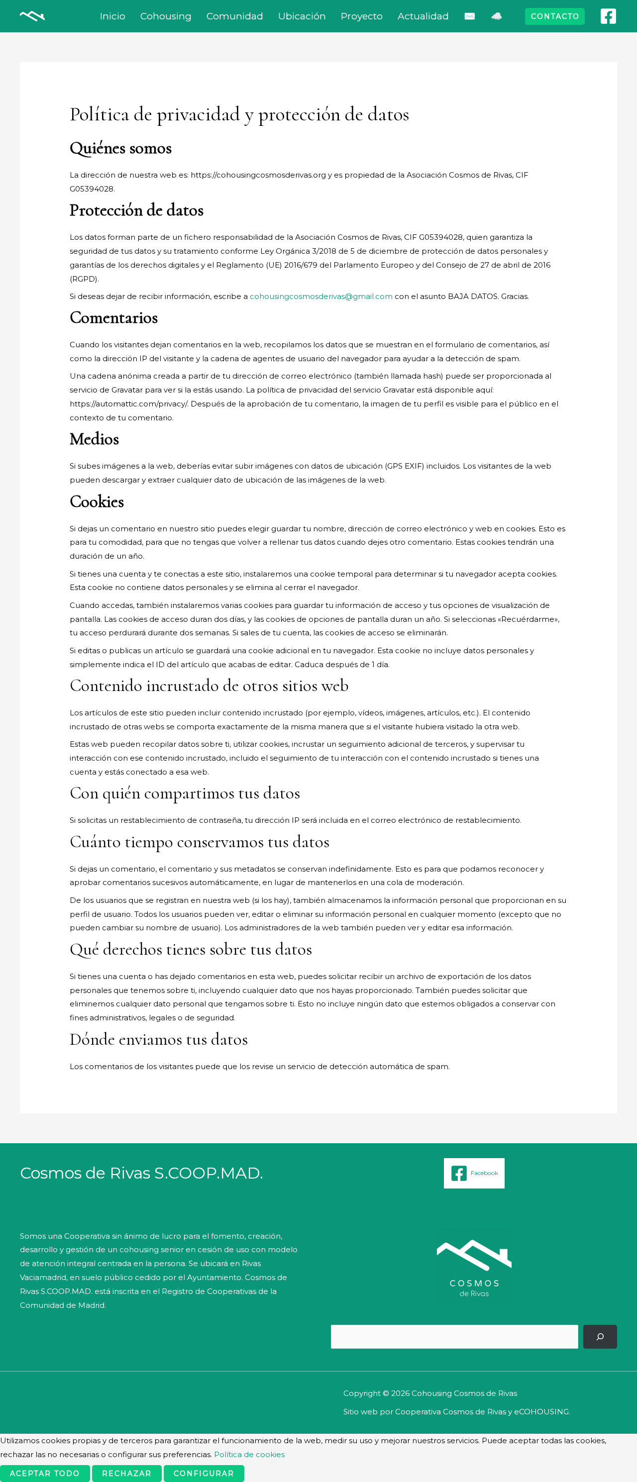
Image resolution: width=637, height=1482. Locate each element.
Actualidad (423, 16)
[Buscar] (600, 1337)
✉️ (470, 16)
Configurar (204, 1473)
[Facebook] (608, 16)
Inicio (112, 16)
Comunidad (235, 16)
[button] (555, 16)
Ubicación (302, 16)
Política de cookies (249, 1454)
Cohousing (166, 16)
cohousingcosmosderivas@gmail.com (321, 296)
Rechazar (127, 1473)
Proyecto (362, 16)
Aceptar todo (45, 1473)
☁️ (497, 16)
